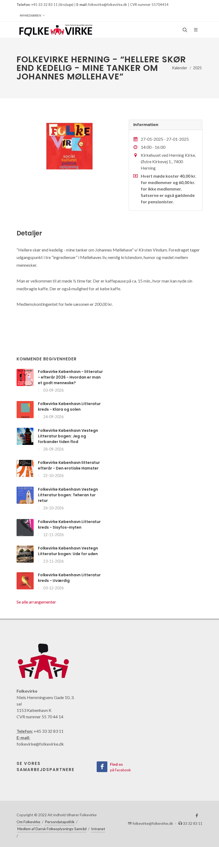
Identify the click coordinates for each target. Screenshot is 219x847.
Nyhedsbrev (30, 15)
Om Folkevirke (28, 821)
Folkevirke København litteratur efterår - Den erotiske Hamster (69, 465)
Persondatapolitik (60, 821)
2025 (197, 68)
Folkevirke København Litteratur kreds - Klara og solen (69, 406)
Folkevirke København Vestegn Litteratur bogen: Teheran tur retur (68, 495)
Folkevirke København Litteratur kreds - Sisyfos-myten (69, 524)
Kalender (179, 68)
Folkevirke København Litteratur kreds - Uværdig (69, 577)
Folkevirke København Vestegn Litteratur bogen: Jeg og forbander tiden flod (68, 436)
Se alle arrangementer (36, 601)
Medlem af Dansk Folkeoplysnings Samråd (52, 828)
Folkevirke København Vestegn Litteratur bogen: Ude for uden (68, 550)
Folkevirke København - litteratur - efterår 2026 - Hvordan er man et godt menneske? (70, 377)
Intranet (98, 828)
